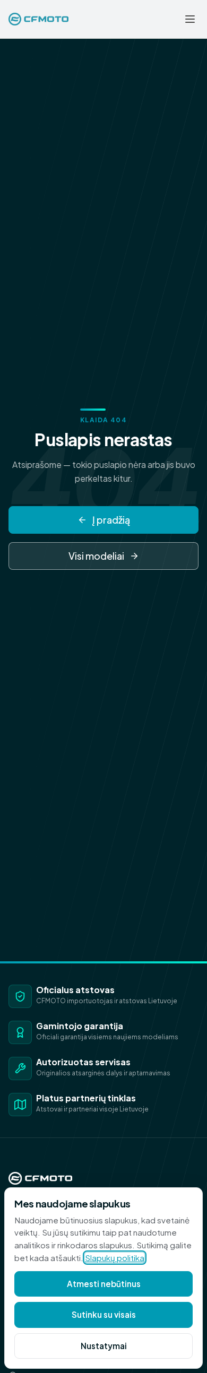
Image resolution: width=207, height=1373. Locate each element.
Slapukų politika (114, 1258)
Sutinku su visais (104, 1314)
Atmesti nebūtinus (104, 1284)
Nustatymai (104, 1346)
